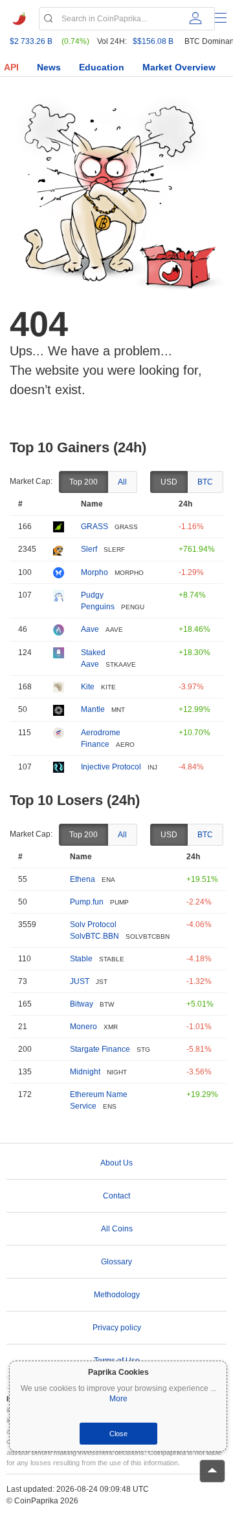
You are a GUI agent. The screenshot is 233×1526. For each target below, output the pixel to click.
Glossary (116, 1261)
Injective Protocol (111, 766)
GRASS (94, 526)
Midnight (85, 1071)
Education (101, 67)
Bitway (81, 1004)
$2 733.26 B (31, 41)
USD (169, 481)
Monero (83, 1026)
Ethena (82, 879)
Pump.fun (87, 901)
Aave (90, 629)
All (122, 481)
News (49, 67)
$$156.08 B (153, 41)
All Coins (117, 1228)
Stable (81, 958)
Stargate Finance (100, 1049)
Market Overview (179, 67)
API (11, 67)
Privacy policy (117, 1327)
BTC (205, 481)
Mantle (93, 709)
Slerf (89, 549)
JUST (79, 981)
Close (118, 1433)
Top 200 (83, 481)
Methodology (117, 1294)
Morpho (94, 572)
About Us (116, 1162)
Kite (87, 686)
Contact (116, 1195)
